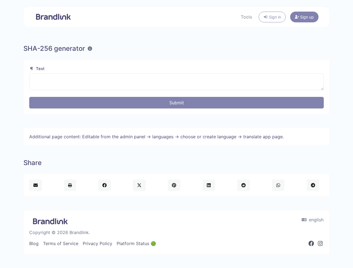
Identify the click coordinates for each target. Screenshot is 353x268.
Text (40, 68)
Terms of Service (60, 243)
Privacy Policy (97, 243)
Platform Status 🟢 (136, 243)
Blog (34, 243)
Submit (176, 102)
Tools (246, 17)
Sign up (306, 17)
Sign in (274, 17)
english (315, 219)
